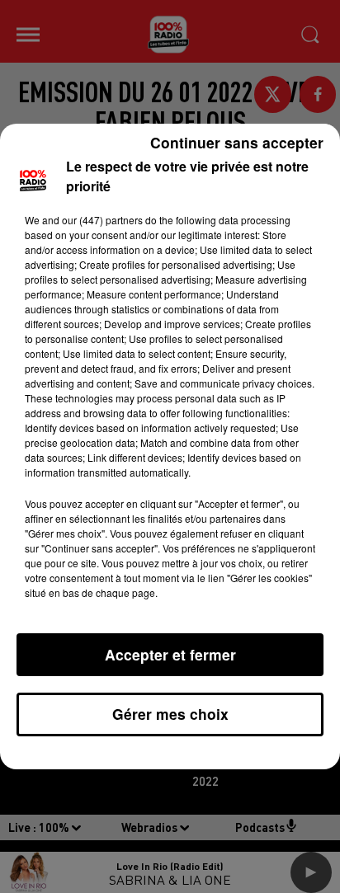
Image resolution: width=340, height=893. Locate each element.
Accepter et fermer (170, 654)
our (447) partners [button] (102, 220)
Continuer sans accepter (236, 142)
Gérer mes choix (170, 713)
